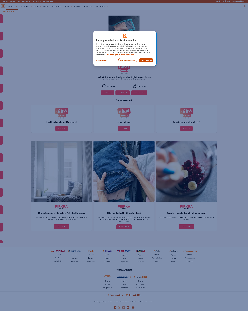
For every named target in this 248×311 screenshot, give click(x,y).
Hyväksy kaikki (146, 60)
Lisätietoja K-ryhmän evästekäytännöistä (119, 54)
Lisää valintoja (101, 60)
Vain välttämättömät (127, 60)
